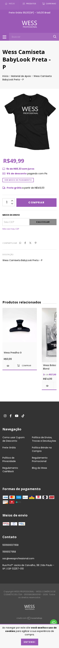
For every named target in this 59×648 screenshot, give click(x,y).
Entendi (29, 642)
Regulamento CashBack (10, 469)
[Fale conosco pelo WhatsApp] (53, 623)
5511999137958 (10, 545)
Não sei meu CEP (10, 228)
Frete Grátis (9, 447)
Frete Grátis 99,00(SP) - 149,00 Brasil (29, 12)
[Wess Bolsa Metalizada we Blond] (47, 386)
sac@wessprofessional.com (18, 558)
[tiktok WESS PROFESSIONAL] (23, 416)
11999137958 (9, 551)
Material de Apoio (21, 76)
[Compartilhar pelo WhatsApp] (20, 243)
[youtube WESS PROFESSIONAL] (17, 416)
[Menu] (4, 37)
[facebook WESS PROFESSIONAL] (10, 416)
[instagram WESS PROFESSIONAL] (5, 416)
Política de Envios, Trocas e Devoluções (44, 439)
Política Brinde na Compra (42, 449)
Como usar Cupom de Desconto (13, 439)
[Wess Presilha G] (8, 366)
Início (5, 76)
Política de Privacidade (9, 459)
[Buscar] (55, 37)
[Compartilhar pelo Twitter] (30, 243)
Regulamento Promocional (40, 459)
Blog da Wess (39, 468)
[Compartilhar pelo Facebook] (25, 243)
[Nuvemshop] (29, 618)
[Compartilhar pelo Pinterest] (35, 243)
